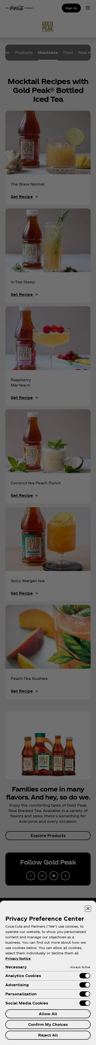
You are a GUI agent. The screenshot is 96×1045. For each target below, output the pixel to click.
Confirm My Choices (48, 1024)
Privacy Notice (18, 958)
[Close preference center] (88, 908)
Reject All (48, 1035)
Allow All (48, 1014)
